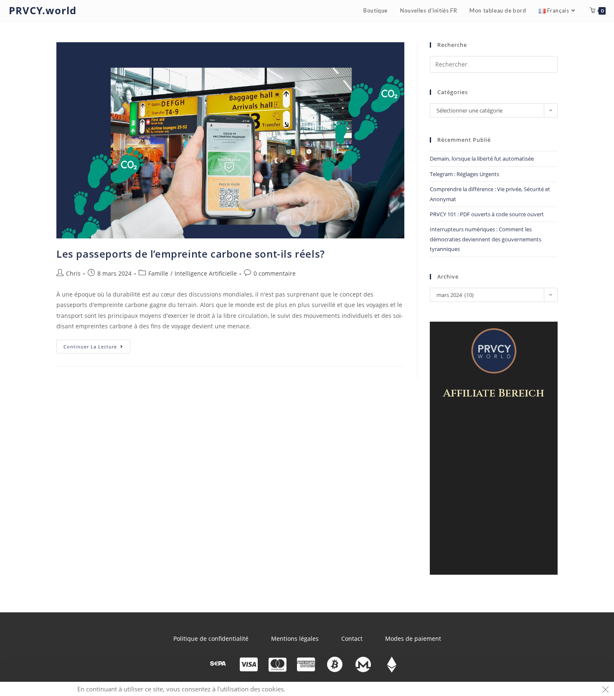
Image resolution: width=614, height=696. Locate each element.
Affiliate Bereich (493, 393)
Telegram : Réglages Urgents (464, 174)
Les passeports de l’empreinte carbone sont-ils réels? (190, 254)
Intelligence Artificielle (206, 273)
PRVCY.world (42, 10)
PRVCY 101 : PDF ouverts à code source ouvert (487, 214)
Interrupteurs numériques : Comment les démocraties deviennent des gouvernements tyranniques (485, 239)
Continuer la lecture (96, 345)
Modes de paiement (413, 638)
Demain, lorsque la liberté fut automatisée (482, 158)
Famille (158, 273)
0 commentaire (275, 273)
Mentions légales (295, 638)
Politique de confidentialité (211, 638)
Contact (352, 638)
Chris (73, 273)
